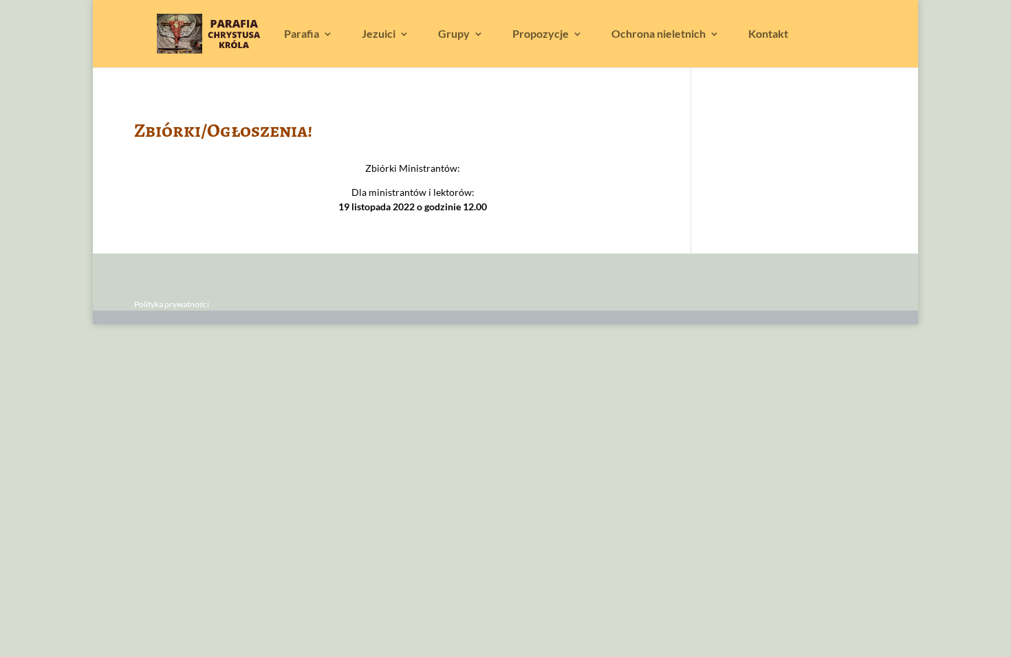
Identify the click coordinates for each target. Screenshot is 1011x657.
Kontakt (768, 34)
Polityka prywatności (171, 304)
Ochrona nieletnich (658, 34)
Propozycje (540, 34)
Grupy (454, 34)
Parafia (301, 34)
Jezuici (378, 34)
